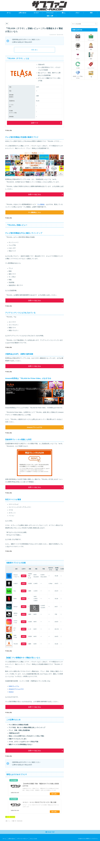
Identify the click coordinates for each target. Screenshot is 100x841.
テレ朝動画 (40, 204)
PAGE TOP (51, 832)
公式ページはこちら (34, 194)
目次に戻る (9, 130)
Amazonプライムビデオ (34, 427)
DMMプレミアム (14, 686)
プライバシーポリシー (22, 838)
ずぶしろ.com (33, 838)
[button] (95, 24)
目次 (32, 50)
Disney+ (11, 692)
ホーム (4, 838)
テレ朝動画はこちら (34, 212)
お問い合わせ (11, 838)
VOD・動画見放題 (11, 816)
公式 (23, 575)
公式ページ (34, 123)
